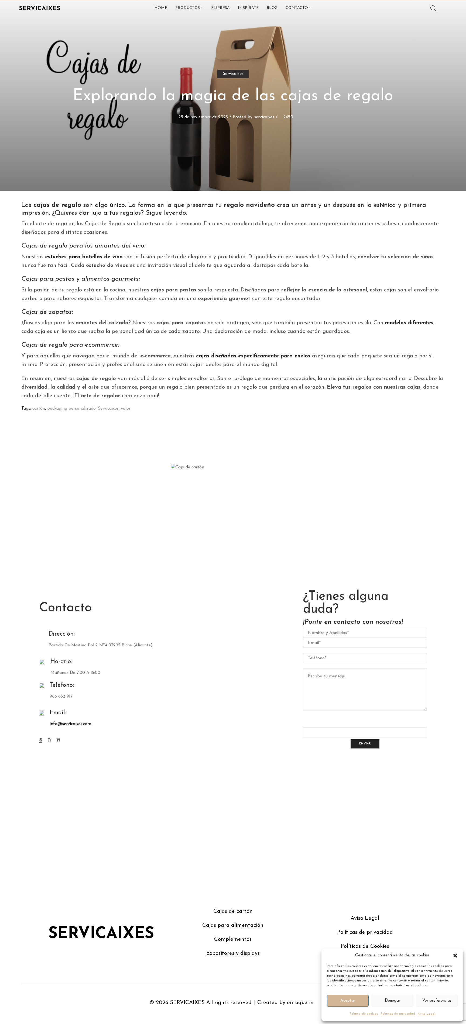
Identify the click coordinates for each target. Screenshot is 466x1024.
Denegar (392, 1001)
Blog (272, 8)
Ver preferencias (436, 1001)
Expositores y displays (233, 953)
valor (126, 408)
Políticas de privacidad (398, 1013)
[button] (455, 955)
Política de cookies (364, 1013)
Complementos (233, 939)
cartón (38, 408)
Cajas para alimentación (232, 925)
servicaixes (264, 117)
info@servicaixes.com (70, 724)
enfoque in (300, 1002)
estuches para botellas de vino (84, 257)
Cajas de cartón (233, 911)
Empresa (220, 8)
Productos (187, 8)
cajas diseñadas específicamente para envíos (253, 356)
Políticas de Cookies (365, 946)
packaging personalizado (71, 408)
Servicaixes (233, 74)
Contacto (297, 8)
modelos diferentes (409, 323)
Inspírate (248, 8)
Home (161, 8)
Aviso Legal (426, 1013)
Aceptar (347, 1001)
